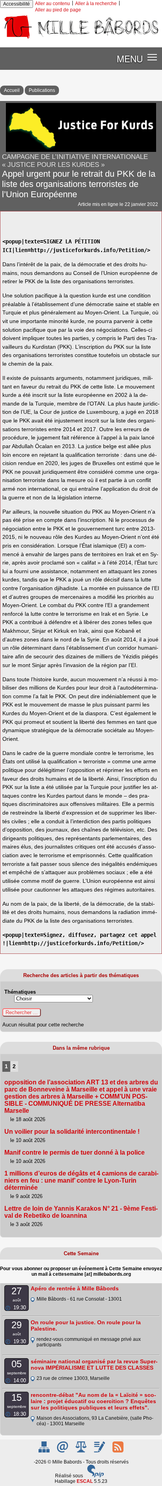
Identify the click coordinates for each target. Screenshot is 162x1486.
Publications (42, 90)
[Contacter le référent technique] (63, 1451)
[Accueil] (81, 38)
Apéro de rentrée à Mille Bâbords (75, 1288)
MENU (130, 58)
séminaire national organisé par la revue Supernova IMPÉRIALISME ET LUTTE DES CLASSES (94, 1364)
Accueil (12, 90)
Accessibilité (16, 4)
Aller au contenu (52, 3)
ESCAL (85, 1481)
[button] (152, 57)
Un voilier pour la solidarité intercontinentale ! (72, 1131)
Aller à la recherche (96, 3)
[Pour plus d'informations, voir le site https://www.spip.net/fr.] (95, 1476)
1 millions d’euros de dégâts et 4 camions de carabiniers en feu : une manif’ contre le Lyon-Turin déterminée (81, 1180)
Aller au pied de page (58, 10)
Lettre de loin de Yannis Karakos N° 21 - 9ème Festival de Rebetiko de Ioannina (81, 1212)
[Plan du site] (44, 1451)
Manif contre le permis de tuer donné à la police (74, 1152)
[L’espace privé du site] (100, 1451)
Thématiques (20, 992)
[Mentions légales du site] (81, 1451)
